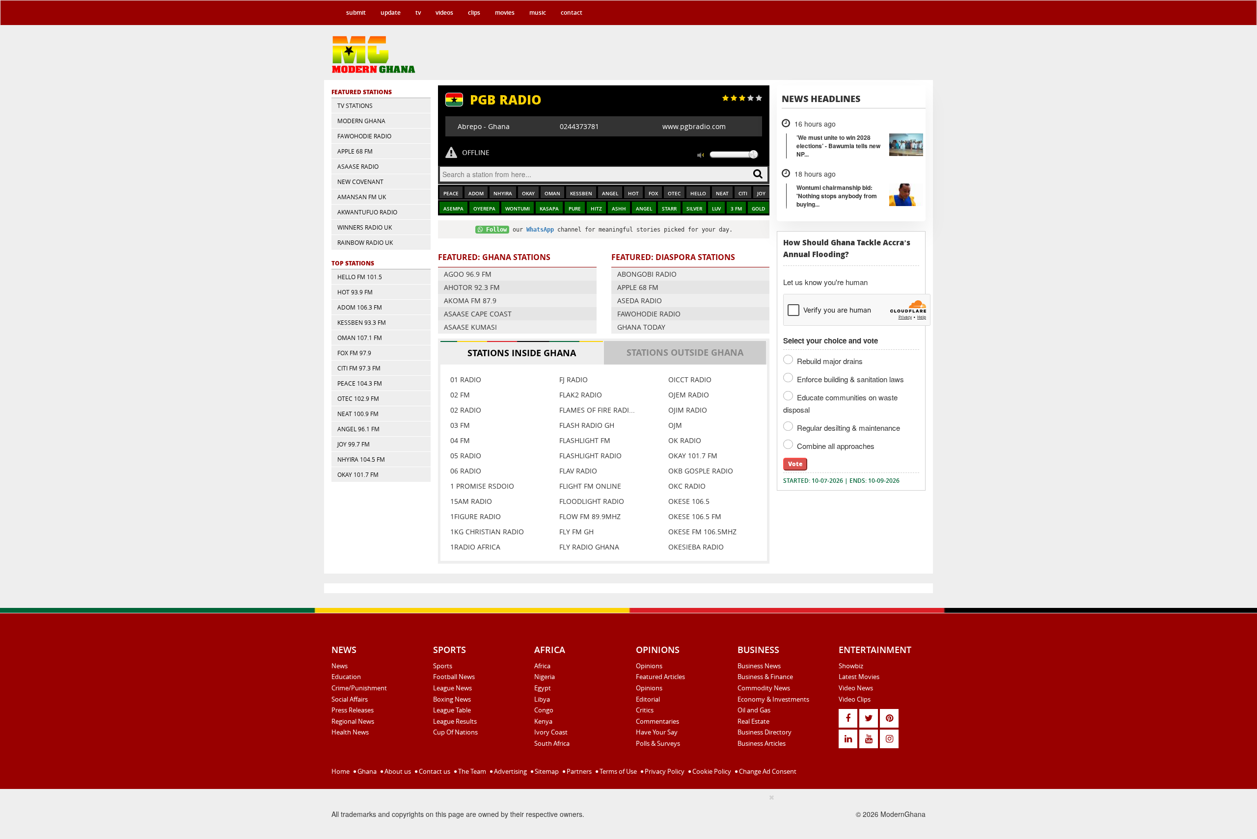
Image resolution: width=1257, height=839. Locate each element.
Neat (722, 193)
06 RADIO (465, 470)
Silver (694, 209)
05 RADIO (465, 455)
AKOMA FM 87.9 (470, 300)
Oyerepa (484, 209)
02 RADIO (465, 410)
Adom (476, 193)
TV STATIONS (355, 105)
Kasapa (549, 209)
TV (418, 12)
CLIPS (474, 12)
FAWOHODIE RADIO (364, 136)
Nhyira (502, 193)
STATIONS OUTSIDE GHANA (685, 352)
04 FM (460, 440)
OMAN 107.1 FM (359, 337)
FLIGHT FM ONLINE (590, 486)
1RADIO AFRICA (475, 546)
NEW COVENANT (360, 181)
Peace (451, 193)
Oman (552, 193)
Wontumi (517, 209)
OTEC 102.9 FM (358, 398)
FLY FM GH (576, 531)
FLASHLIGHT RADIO (590, 455)
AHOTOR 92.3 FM (472, 287)
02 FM (460, 394)
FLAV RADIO (578, 470)
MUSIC (537, 12)
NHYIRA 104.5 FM (361, 459)
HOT (633, 193)
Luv (716, 209)
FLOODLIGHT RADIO (591, 501)
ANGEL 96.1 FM (358, 429)
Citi (742, 193)
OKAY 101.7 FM (358, 474)
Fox (653, 193)
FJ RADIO (573, 379)
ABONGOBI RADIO (647, 274)
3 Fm (736, 209)
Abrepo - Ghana (484, 126)
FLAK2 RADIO (580, 394)
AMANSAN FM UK (361, 197)
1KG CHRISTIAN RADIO (487, 531)
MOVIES (505, 12)
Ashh (619, 209)
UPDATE (391, 12)
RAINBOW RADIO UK (365, 242)
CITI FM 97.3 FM (359, 368)
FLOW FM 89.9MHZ (590, 516)
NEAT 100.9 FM (358, 414)
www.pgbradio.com (694, 126)
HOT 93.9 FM (355, 292)
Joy (761, 193)
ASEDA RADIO (639, 300)
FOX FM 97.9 (354, 353)
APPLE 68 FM (355, 151)
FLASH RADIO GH (586, 425)
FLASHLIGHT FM (584, 440)
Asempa (453, 209)
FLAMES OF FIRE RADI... (597, 410)
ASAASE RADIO (358, 166)
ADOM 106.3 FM (359, 307)
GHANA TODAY (641, 327)
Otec (674, 193)
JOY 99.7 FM (353, 444)
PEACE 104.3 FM (359, 383)
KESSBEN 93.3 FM (361, 322)
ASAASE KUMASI (470, 327)
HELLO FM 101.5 (359, 277)
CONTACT (571, 12)
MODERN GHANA (361, 121)
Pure (575, 209)
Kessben (581, 193)
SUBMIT (356, 12)
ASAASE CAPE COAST (478, 313)
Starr (669, 209)
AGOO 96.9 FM (468, 274)
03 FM (460, 425)
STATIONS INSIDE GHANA (521, 353)
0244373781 (579, 126)
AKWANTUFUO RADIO (367, 212)
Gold (758, 209)
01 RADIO (465, 379)
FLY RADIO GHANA (589, 546)
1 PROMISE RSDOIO (482, 486)
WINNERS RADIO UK (364, 227)
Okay (528, 193)
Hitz (596, 209)
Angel (610, 193)
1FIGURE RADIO (475, 516)
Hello (698, 193)
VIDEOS (444, 12)
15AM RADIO (471, 501)
